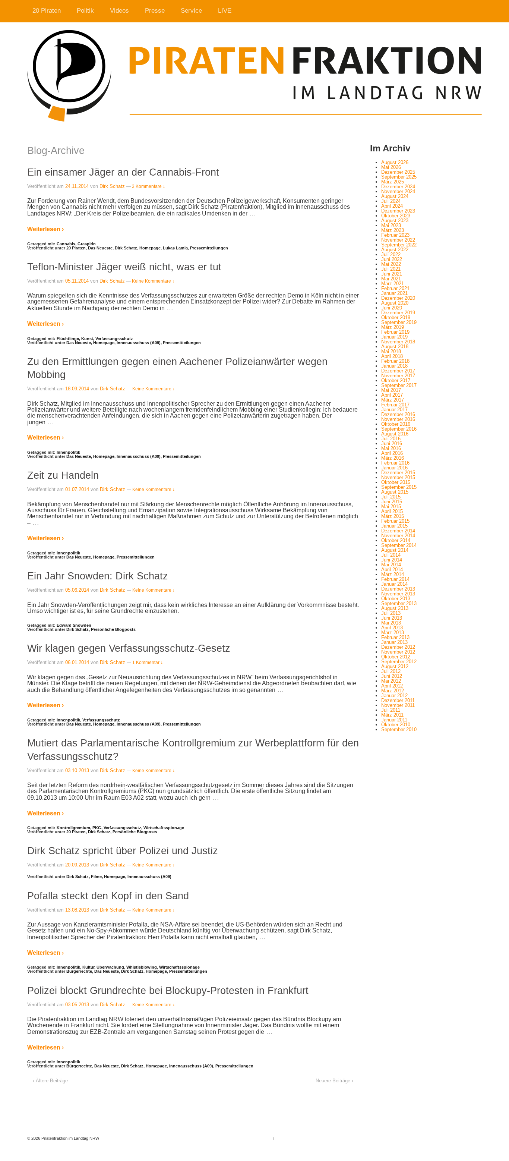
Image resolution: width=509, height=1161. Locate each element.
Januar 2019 (394, 337)
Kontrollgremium (73, 827)
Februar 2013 (395, 637)
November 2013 (398, 594)
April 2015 (392, 511)
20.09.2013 (77, 865)
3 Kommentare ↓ (148, 186)
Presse (155, 10)
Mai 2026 (391, 167)
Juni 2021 (391, 274)
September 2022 (399, 245)
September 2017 (399, 385)
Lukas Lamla (175, 248)
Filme (96, 876)
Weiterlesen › (45, 229)
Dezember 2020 (398, 298)
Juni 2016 (391, 443)
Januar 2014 (394, 584)
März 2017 (392, 400)
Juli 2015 (391, 497)
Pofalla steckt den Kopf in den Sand (108, 896)
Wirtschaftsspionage (163, 827)
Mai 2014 (391, 564)
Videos (119, 10)
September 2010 (399, 729)
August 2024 (394, 196)
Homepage (150, 248)
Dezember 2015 (398, 472)
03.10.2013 (77, 770)
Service (191, 10)
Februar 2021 (395, 288)
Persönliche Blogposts (113, 629)
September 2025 (399, 177)
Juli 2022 (391, 254)
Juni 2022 (391, 259)
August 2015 (394, 492)
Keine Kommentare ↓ (153, 281)
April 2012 (392, 686)
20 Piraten (46, 10)
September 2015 (399, 487)
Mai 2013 (391, 623)
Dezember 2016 (398, 414)
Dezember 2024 (398, 186)
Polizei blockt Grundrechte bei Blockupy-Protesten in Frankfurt (168, 990)
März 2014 (392, 574)
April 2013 (392, 627)
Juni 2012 (391, 676)
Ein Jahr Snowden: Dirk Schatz (97, 576)
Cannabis (66, 244)
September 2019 (399, 322)
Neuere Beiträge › (334, 1080)
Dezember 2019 (398, 312)
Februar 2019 (395, 332)
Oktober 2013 (395, 598)
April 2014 (392, 569)
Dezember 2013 (398, 589)
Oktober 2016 (395, 424)
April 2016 (392, 453)
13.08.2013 (77, 910)
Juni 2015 (391, 501)
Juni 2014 (391, 560)
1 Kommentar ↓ (147, 662)
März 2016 (392, 458)
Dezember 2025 (398, 172)
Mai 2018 (391, 351)
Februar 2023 (395, 235)
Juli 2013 (391, 613)
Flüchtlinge (68, 338)
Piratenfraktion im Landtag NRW (69, 1138)
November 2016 (398, 419)
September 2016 (399, 429)
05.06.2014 (77, 590)
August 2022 (394, 249)
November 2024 (398, 191)
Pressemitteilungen (209, 248)
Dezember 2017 (398, 371)
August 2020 (394, 303)
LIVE (224, 10)
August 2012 (394, 666)
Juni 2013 (391, 618)
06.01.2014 (77, 662)
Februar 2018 (395, 361)
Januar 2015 (394, 526)
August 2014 (394, 550)
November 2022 (398, 240)
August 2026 (394, 162)
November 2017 (398, 375)
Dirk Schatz (112, 186)
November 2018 (398, 341)
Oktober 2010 (395, 724)
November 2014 (398, 535)
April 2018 (392, 356)
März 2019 (392, 327)
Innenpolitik (68, 452)
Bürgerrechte (79, 971)
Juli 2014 (391, 555)
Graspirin (87, 244)
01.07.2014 (77, 489)
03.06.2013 (77, 1004)
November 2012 (398, 652)
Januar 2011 (394, 720)
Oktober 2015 (395, 482)
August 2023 (394, 220)
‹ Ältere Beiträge (50, 1080)
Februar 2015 (395, 521)
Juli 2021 (391, 269)
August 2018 (394, 346)
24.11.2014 (77, 186)
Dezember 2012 (398, 647)
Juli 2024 (391, 201)
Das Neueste (100, 248)
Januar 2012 (394, 695)
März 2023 (392, 230)
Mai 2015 (391, 506)
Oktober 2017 (395, 380)
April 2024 (392, 206)
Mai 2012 (391, 681)
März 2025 (392, 182)
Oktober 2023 (395, 215)
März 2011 (392, 715)
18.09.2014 (77, 388)
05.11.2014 (77, 281)
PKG (96, 827)
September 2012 (399, 661)
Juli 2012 (391, 671)
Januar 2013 (394, 642)
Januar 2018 (394, 366)
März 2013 (392, 632)
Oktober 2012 (395, 657)
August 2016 (394, 434)
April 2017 (392, 395)
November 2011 (398, 705)
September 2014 (399, 545)
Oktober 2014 (395, 540)
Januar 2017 (394, 409)
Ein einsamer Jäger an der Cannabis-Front (123, 172)
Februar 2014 (395, 579)
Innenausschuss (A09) (139, 342)
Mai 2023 (391, 225)
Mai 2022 (391, 264)
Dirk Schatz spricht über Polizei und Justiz (122, 850)
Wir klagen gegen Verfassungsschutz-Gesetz (128, 648)
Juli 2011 (390, 710)
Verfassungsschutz (114, 338)
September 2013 (399, 603)
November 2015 (398, 477)
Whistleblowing (141, 967)
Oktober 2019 (395, 317)
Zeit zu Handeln (63, 475)
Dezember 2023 (398, 211)
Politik (85, 10)
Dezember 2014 (398, 531)
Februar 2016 (395, 463)
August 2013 (394, 608)
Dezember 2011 (398, 700)
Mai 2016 (391, 448)
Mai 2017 (391, 390)
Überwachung (110, 967)
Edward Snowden (74, 625)
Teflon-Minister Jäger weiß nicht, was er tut (124, 267)
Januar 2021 (394, 293)
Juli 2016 (391, 438)
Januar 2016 (394, 468)
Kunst (87, 338)
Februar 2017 (395, 405)
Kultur (88, 967)
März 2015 (392, 516)
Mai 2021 (391, 278)
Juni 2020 (391, 308)
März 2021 (392, 283)
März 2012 (392, 690)
